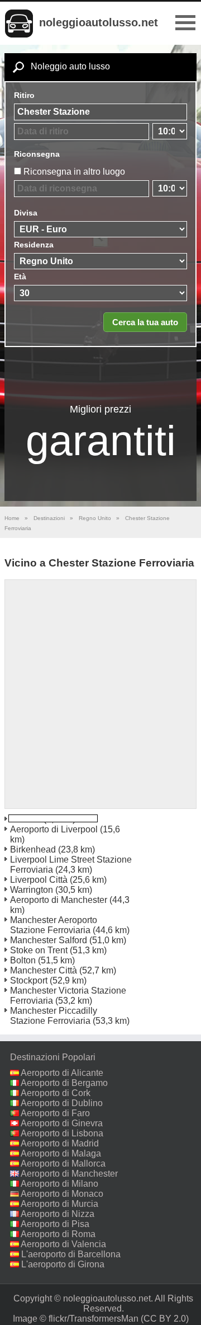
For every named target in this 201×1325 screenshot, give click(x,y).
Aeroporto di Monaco (62, 1193)
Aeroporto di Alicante (62, 1073)
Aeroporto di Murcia (59, 1204)
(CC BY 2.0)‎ (165, 1318)
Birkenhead (33, 849)
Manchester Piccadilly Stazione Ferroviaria (53, 1016)
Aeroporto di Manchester (58, 900)
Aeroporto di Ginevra (62, 1123)
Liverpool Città (39, 879)
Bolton (23, 960)
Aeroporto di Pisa (55, 1224)
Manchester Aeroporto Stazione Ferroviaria (53, 925)
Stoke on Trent (39, 950)
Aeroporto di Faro (55, 1113)
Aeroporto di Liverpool (54, 829)
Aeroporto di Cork (55, 1093)
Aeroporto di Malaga (61, 1153)
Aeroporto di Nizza (57, 1214)
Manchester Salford (48, 940)
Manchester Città (43, 970)
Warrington (31, 890)
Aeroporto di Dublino (62, 1103)
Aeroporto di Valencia (63, 1244)
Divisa (25, 212)
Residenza (34, 244)
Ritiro (24, 95)
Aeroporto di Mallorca (63, 1163)
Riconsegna (37, 153)
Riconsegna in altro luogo (74, 171)
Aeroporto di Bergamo (64, 1083)
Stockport (28, 980)
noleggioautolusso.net (98, 22)
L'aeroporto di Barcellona (71, 1254)
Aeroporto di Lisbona (62, 1133)
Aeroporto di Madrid (60, 1143)
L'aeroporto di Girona (62, 1264)
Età (20, 276)
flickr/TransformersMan (93, 1318)
